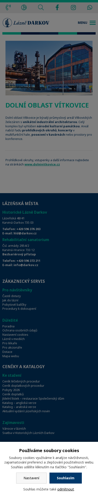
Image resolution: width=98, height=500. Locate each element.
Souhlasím (65, 478)
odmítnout (65, 489)
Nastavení (31, 478)
